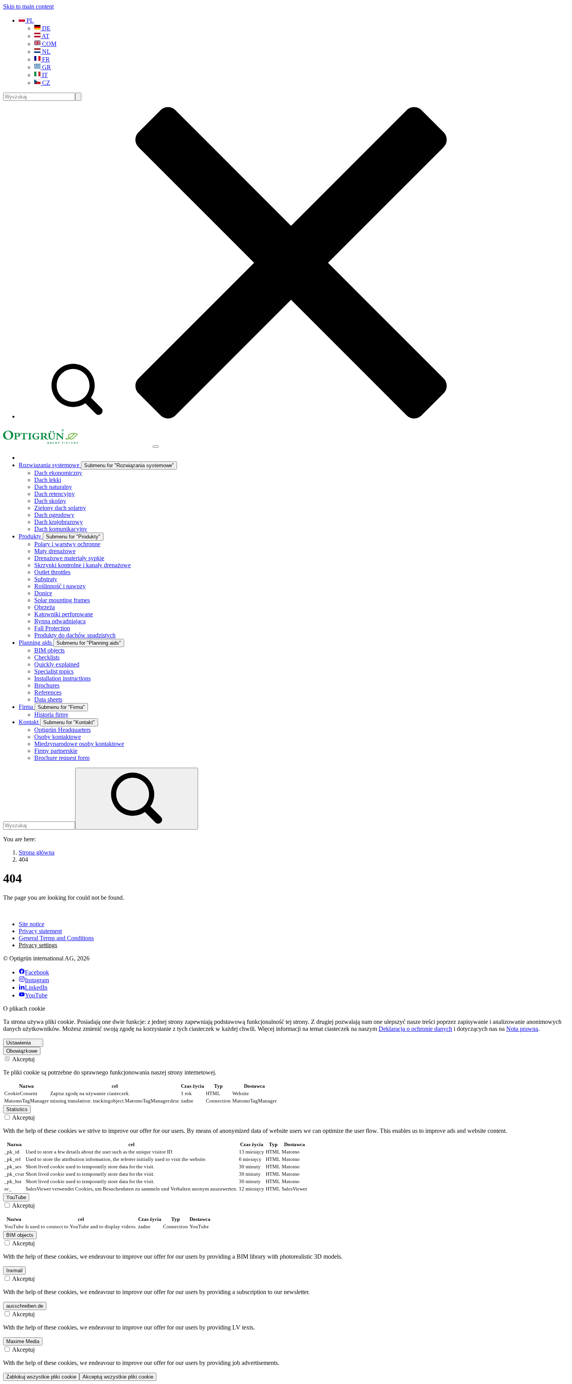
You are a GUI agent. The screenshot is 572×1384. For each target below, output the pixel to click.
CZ (45, 82)
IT (44, 75)
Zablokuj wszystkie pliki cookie (41, 1377)
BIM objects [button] (19, 1235)
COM (48, 43)
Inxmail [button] (14, 1270)
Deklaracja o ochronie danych (415, 1028)
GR (45, 67)
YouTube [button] (16, 1197)
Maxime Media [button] (22, 1341)
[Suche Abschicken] (78, 97)
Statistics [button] (17, 1109)
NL (45, 51)
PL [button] (29, 20)
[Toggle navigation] (156, 446)
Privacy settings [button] (38, 945)
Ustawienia (18, 1043)
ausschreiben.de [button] (24, 1306)
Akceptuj (23, 1059)
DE (45, 28)
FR (45, 59)
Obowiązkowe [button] (21, 1051)
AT (44, 36)
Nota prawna (522, 1028)
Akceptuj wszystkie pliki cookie (117, 1377)
